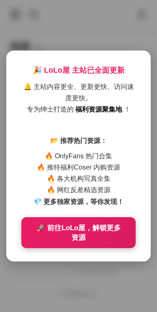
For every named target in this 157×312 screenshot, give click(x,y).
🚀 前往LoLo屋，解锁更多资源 (78, 232)
